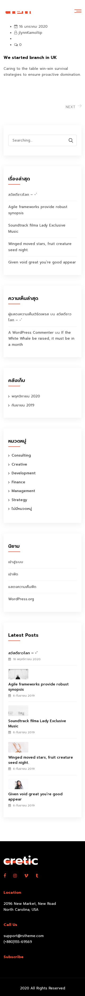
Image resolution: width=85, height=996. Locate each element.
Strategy (19, 499)
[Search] (71, 140)
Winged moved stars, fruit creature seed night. (40, 760)
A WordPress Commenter (31, 332)
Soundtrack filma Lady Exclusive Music (37, 723)
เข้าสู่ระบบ (15, 562)
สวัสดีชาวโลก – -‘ (22, 194)
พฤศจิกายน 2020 (26, 396)
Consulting (21, 455)
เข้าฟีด (13, 574)
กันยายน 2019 (23, 405)
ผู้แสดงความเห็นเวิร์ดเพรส (28, 314)
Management (23, 491)
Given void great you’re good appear (42, 262)
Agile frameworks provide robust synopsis (38, 687)
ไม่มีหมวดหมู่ (22, 508)
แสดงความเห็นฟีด (22, 586)
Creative (19, 464)
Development (24, 473)
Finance (18, 482)
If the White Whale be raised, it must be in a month (41, 338)
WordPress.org (21, 599)
